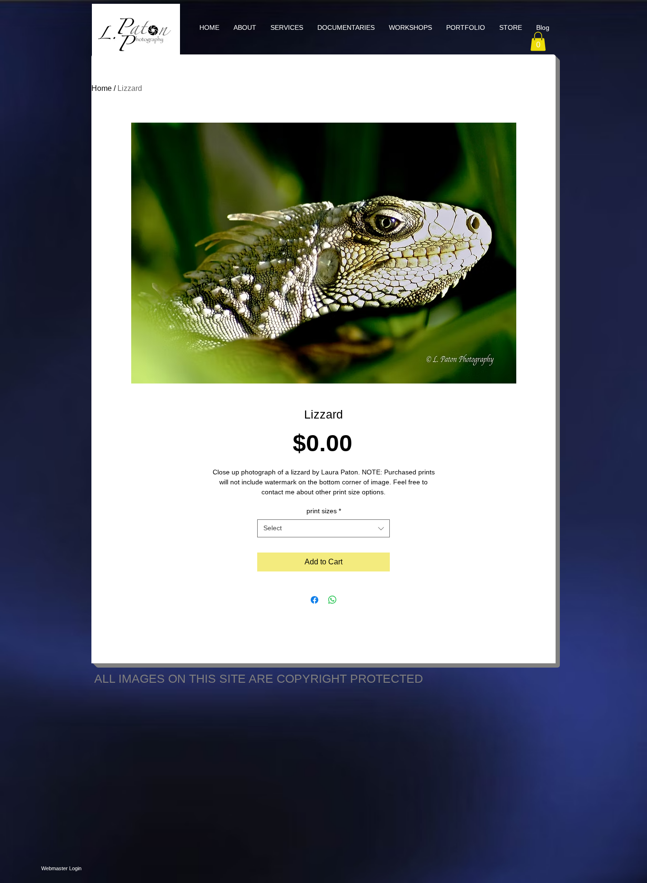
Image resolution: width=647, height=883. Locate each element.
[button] (286, 27)
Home (101, 88)
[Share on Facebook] (314, 600)
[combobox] (323, 528)
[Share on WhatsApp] (332, 600)
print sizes (323, 511)
